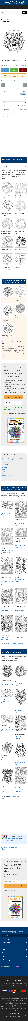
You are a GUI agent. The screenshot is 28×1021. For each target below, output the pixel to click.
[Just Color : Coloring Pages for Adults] (14, 2)
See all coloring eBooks (13, 403)
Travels (4, 471)
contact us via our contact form (10, 1011)
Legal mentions (15, 985)
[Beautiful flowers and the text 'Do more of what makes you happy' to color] (21, 783)
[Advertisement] (14, 137)
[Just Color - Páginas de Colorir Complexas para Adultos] (21, 990)
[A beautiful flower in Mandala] (7, 296)
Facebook (9, 980)
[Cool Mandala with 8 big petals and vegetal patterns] (7, 753)
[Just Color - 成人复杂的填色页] (24, 990)
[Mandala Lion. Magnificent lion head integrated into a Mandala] (21, 247)
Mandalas (8, 18)
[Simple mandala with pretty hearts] (7, 211)
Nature (4, 469)
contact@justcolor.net (14, 1013)
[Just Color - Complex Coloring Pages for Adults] (4, 990)
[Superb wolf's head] (21, 705)
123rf (24, 91)
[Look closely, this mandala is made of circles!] (7, 333)
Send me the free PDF (15, 886)
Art (3, 473)
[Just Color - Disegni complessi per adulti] (12, 990)
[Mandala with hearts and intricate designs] (7, 229)
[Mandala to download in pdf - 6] (21, 677)
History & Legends (7, 475)
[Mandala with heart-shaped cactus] (21, 193)
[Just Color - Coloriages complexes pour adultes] (9, 990)
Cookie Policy (23, 985)
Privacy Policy (16, 890)
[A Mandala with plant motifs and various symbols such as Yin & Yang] (20, 296)
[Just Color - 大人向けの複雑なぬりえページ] (14, 992)
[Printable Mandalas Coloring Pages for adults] (2, 847)
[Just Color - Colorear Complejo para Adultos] (15, 990)
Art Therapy (5, 463)
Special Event (6, 465)
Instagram (19, 980)
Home (2, 18)
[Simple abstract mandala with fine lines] (21, 265)
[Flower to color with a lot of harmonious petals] (21, 730)
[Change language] (26, 2)
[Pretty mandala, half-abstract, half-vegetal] (7, 265)
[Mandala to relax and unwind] (20, 313)
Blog (25, 983)
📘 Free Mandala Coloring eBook (10, 966)
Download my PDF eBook (14, 397)
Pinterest (14, 980)
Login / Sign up (23, 2)
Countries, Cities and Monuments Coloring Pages (7, 552)
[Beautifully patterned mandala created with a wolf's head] (7, 317)
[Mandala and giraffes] (21, 211)
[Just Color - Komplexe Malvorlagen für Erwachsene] (18, 990)
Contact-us (8, 985)
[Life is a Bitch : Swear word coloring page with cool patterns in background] (7, 723)
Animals (4, 467)
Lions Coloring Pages (7, 684)
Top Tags (3, 985)
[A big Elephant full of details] (7, 783)
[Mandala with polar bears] (21, 229)
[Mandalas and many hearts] (7, 247)
